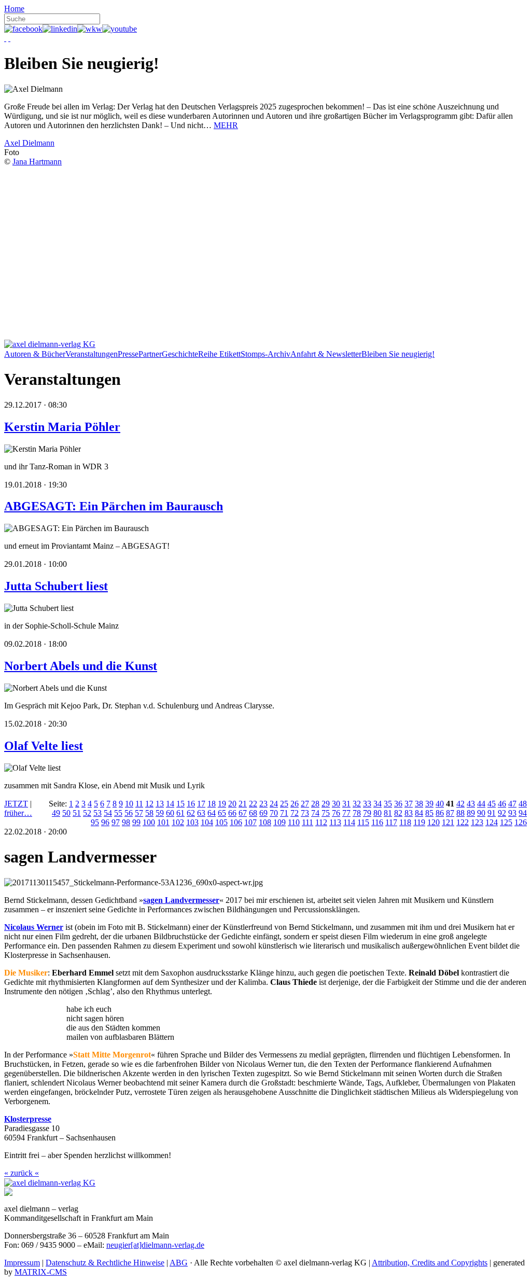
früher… (18, 813)
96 (105, 822)
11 (139, 803)
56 (128, 813)
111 (307, 822)
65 (222, 813)
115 (363, 822)
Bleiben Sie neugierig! (398, 354)
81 (388, 813)
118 (405, 822)
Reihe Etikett (219, 354)
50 (66, 813)
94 (523, 813)
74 (315, 813)
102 (178, 822)
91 (491, 813)
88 (460, 813)
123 (477, 822)
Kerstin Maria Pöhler (62, 427)
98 (126, 822)
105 (221, 822)
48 (523, 803)
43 (471, 803)
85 (429, 813)
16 (191, 803)
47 (512, 803)
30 (336, 803)
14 (170, 803)
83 (408, 813)
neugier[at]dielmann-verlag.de (155, 1245)
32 (357, 803)
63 (201, 813)
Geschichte (180, 354)
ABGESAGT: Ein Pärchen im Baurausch (113, 506)
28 (315, 803)
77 (346, 813)
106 (236, 822)
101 (163, 822)
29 (326, 803)
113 (335, 822)
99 (136, 822)
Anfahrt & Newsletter (325, 354)
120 (433, 822)
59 (160, 813)
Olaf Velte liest (43, 746)
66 (232, 813)
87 (450, 813)
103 (192, 822)
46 (502, 803)
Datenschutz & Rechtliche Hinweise (105, 1262)
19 (222, 803)
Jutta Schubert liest (56, 586)
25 (284, 803)
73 (305, 813)
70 (274, 813)
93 (512, 813)
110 (294, 822)
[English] (9, 38)
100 (149, 822)
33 (367, 803)
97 (115, 822)
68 (253, 813)
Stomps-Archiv (265, 354)
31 (346, 803)
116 (377, 822)
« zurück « (21, 1172)
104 (207, 822)
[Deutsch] (5, 38)
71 (284, 813)
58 (149, 813)
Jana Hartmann (37, 161)
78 (357, 813)
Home (14, 8)
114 (349, 822)
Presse (128, 354)
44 (481, 803)
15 (180, 803)
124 (491, 822)
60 (170, 813)
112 (321, 822)
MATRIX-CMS (41, 1272)
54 (108, 813)
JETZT (16, 803)
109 (279, 822)
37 (408, 803)
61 (180, 813)
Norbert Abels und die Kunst (80, 666)
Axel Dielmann (29, 142)
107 (250, 822)
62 (191, 813)
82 (398, 813)
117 (391, 822)
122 (462, 822)
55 (118, 813)
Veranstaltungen (91, 354)
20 (232, 803)
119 (419, 822)
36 (398, 803)
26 (294, 803)
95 (95, 822)
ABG (179, 1262)
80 (377, 813)
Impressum (22, 1262)
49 (56, 813)
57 (139, 813)
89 (471, 813)
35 (388, 803)
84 (419, 813)
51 (77, 813)
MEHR (226, 125)
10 (129, 803)
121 (448, 822)
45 (491, 803)
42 (460, 803)
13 (160, 803)
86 (440, 813)
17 (201, 803)
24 (274, 803)
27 (305, 803)
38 (419, 803)
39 (429, 803)
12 (149, 803)
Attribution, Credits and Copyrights (429, 1262)
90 (481, 813)
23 (263, 803)
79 (367, 813)
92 (502, 813)
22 (253, 803)
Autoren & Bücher (34, 354)
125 (506, 822)
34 (377, 803)
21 (243, 803)
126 (520, 822)
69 (263, 813)
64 (211, 813)
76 (336, 813)
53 (97, 813)
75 (326, 813)
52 (87, 813)
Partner (150, 354)
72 (294, 813)
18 (211, 803)
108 (265, 822)
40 (440, 803)
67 (243, 813)
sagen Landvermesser (181, 900)
